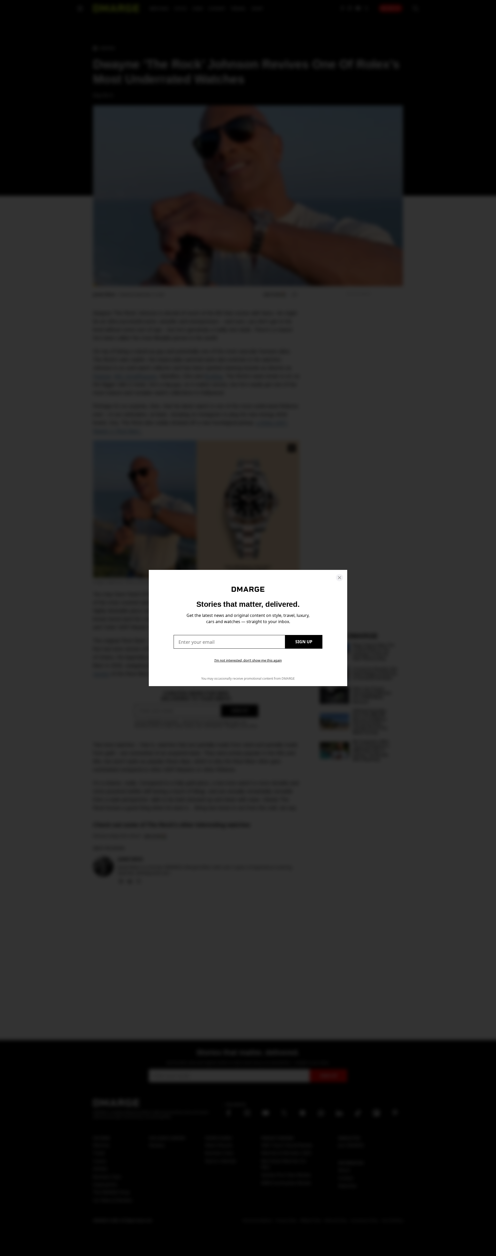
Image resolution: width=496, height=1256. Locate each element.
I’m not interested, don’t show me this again (248, 660)
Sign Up (303, 642)
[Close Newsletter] (339, 577)
